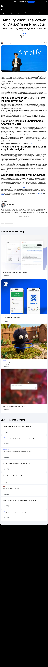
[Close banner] (46, 2)
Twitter (2, 194)
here (14, 117)
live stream (40, 193)
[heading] (21, 1)
